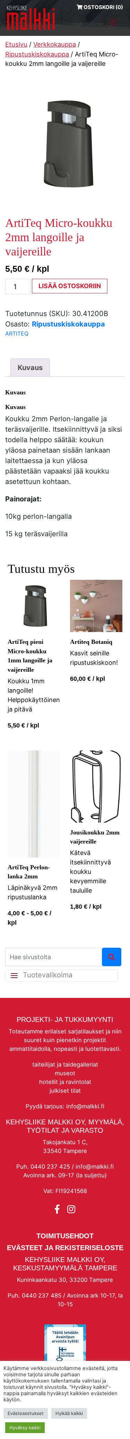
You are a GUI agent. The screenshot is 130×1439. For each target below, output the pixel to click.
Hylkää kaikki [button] (69, 1413)
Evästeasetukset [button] (26, 1413)
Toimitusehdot (65, 1236)
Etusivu (16, 44)
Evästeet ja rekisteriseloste (65, 1248)
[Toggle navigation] (113, 22)
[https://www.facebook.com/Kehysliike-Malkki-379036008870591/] (58, 1209)
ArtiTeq (16, 333)
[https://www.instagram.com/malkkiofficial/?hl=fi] (71, 1209)
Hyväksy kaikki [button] (25, 1427)
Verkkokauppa (54, 44)
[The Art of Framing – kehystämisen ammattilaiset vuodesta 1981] (31, 17)
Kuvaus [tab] (30, 367)
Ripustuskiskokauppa (37, 54)
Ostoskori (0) (103, 7)
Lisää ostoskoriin (69, 286)
